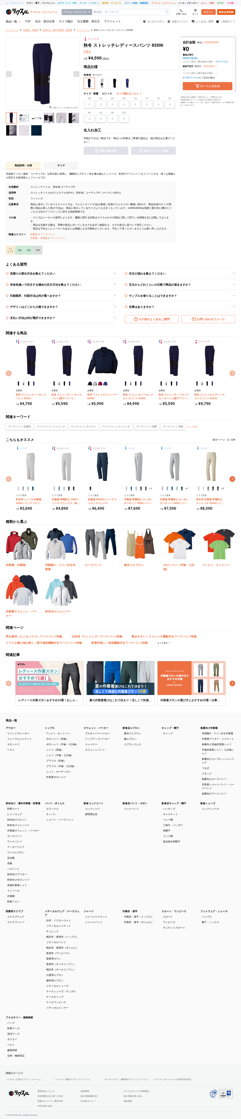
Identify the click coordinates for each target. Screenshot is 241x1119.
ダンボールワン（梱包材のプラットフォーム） (126, 1079)
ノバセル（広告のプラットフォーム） (24, 1079)
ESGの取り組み (45, 1106)
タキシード (13, 744)
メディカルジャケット (58, 925)
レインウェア (14, 814)
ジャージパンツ (93, 922)
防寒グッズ (13, 1028)
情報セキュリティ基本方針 (50, 1101)
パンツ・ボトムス (55, 803)
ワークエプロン (16, 852)
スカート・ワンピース (174, 911)
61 (101, 98)
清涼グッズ (13, 1033)
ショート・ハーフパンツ (59, 819)
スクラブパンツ (16, 922)
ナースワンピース (56, 1002)
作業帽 (11, 896)
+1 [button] (150, 488)
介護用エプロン (55, 975)
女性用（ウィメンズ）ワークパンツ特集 (97, 636)
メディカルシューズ (57, 985)
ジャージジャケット (96, 916)
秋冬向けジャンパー (18, 825)
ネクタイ (12, 1039)
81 (170, 98)
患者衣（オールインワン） (61, 964)
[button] (13, 21)
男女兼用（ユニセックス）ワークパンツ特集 (34, 636)
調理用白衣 (91, 814)
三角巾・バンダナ (173, 825)
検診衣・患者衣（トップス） (62, 936)
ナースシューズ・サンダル (61, 991)
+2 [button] (222, 488)
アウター (11, 728)
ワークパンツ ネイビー (83, 426)
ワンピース (169, 922)
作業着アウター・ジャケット (218, 738)
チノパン (51, 814)
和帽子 (166, 830)
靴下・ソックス (210, 922)
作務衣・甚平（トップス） (139, 916)
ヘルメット (13, 868)
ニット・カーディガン (58, 771)
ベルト (11, 1044)
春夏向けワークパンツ (214, 793)
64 (112, 98)
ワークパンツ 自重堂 (19, 426)
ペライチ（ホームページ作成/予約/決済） (173, 1079)
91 (101, 112)
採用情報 (85, 1091)
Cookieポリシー (88, 1101)
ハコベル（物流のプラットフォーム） (73, 1079)
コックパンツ (131, 808)
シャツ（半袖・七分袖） (59, 755)
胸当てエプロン (132, 733)
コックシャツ (92, 808)
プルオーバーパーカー (97, 733)
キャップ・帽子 (170, 728)
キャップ (168, 733)
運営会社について (46, 1091)
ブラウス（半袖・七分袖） (61, 766)
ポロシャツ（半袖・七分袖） (62, 744)
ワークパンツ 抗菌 (146, 426)
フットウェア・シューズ (214, 911)
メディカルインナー (57, 1007)
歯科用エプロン (55, 980)
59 (89, 98)
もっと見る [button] (192, 426)
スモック (207, 773)
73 (147, 98)
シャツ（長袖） (55, 749)
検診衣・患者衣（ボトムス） (62, 947)
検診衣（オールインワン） (61, 969)
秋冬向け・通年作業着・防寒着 (23, 803)
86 (89, 112)
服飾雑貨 (12, 1050)
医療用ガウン (53, 958)
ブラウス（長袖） (56, 760)
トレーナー (91, 744)
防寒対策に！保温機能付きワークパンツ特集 (119, 642)
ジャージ (89, 911)
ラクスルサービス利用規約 (136, 1091)
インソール (13, 890)
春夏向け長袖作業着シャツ (216, 744)
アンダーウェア (16, 847)
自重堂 (34, 234)
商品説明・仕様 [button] (23, 165)
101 (124, 112)
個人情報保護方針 (89, 1096)
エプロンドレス (132, 744)
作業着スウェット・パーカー (23, 830)
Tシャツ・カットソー (58, 733)
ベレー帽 (168, 819)
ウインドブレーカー (18, 733)
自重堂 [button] (87, 51)
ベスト (11, 749)
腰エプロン (130, 738)
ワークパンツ (47, 234)
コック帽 (168, 836)
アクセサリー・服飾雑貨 (19, 1017)
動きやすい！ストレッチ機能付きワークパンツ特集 (164, 636)
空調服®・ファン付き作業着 (217, 733)
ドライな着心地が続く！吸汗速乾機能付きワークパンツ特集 (44, 642)
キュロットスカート (174, 927)
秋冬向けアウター (17, 874)
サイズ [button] (61, 165)
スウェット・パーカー (96, 728)
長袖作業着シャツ (17, 885)
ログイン (208, 12)
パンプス (207, 916)
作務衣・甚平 (130, 911)
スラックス (52, 808)
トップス (50, 728)
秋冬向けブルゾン (17, 819)
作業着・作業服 (38, 238)
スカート (168, 916)
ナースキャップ (55, 996)
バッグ (11, 1022)
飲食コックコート (93, 803)
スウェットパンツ (95, 749)
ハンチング (169, 808)
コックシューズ (210, 808)
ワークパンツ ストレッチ (116, 426)
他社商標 (128, 1101)
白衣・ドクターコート (58, 920)
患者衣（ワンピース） (58, 953)
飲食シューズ (207, 803)
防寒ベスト (13, 901)
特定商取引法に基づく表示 (50, 1096)
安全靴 (11, 857)
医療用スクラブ (14, 911)
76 (158, 98)
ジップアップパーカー (97, 738)
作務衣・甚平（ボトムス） (139, 922)
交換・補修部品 (16, 1055)
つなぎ (205, 768)
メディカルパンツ (56, 942)
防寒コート (13, 808)
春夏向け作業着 (209, 728)
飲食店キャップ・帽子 (174, 803)
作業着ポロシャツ (56, 777)
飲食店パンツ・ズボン (135, 803)
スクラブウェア (16, 916)
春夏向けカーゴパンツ (214, 779)
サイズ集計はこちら (127, 93)
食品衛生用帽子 (171, 841)
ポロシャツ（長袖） (57, 738)
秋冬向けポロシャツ (18, 879)
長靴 (9, 863)
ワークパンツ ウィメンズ (51, 426)
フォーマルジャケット (19, 738)
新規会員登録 (226, 12)
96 (112, 112)
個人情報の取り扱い (133, 1096)
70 (135, 98)
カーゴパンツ (14, 836)
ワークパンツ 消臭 (173, 426)
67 (124, 98)
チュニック (52, 931)
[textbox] (131, 12)
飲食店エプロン (131, 728)
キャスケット (170, 814)
